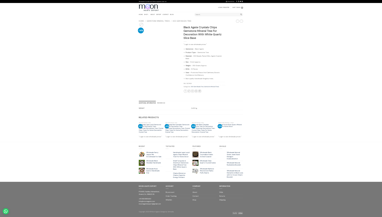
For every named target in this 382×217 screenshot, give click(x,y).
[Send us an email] (242, 1)
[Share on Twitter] (189, 91)
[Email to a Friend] (192, 91)
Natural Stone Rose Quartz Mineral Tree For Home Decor (230, 125)
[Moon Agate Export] (149, 7)
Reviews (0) (161, 103)
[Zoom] (141, 25)
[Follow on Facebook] (236, 1)
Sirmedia (171, 212)
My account (170, 192)
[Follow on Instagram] (238, 1)
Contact (166, 14)
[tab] (147, 103)
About (152, 14)
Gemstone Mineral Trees (158, 21)
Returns (222, 196)
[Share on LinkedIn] (199, 91)
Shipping (222, 200)
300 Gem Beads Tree (181, 21)
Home (141, 14)
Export (158, 14)
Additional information (147, 103)
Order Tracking (171, 196)
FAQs (221, 192)
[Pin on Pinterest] (196, 91)
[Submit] (241, 14)
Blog (172, 14)
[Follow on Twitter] (240, 1)
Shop (146, 14)
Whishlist (169, 200)
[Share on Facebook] (185, 91)
